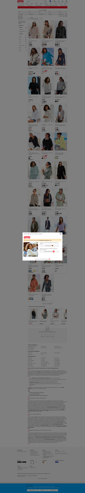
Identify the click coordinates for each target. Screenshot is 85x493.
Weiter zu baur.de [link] (48, 245)
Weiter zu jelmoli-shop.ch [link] (48, 251)
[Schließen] (60, 234)
